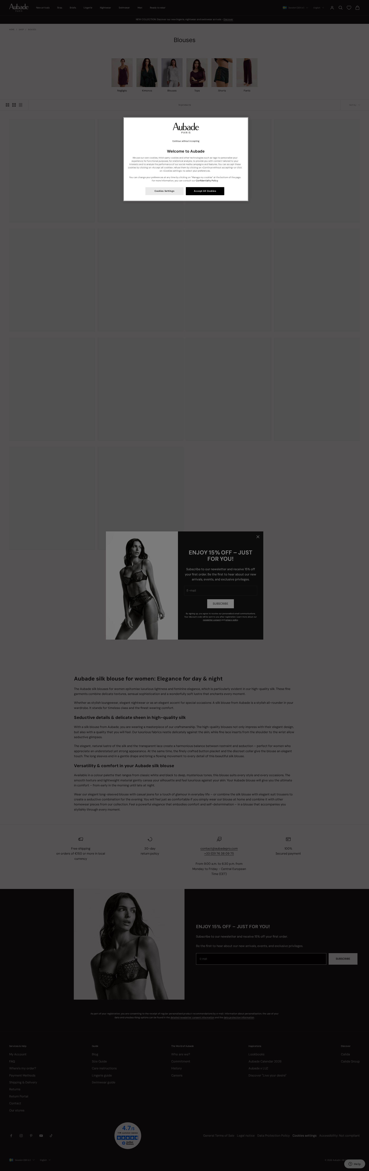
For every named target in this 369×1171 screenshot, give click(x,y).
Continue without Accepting (185, 141)
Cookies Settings (164, 191)
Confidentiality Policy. (207, 180)
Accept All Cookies (205, 191)
